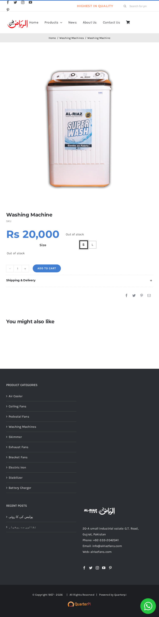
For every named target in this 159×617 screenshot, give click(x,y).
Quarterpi (120, 594)
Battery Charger (20, 488)
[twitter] (15, 2)
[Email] (149, 296)
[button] (79, 280)
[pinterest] (8, 9)
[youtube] (30, 2)
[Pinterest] (141, 296)
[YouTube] (103, 567)
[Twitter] (134, 296)
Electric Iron (17, 467)
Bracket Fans (18, 457)
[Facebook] (126, 296)
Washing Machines (22, 427)
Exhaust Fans (19, 447)
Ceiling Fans (17, 406)
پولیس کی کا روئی (21, 517)
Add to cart (46, 268)
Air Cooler (15, 396)
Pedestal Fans (19, 416)
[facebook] (8, 2)
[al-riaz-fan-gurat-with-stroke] (17, 20)
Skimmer (15, 437)
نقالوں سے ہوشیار (22, 527)
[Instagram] (97, 567)
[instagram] (22, 2)
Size (43, 245)
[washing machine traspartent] (79, 132)
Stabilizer (15, 477)
